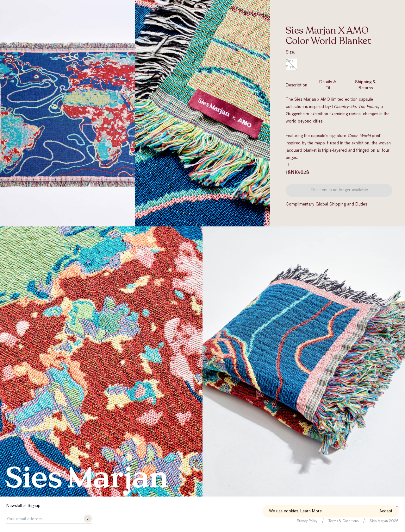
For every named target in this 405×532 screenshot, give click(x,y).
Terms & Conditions (343, 521)
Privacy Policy (307, 521)
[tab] (296, 85)
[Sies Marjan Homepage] (87, 480)
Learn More (311, 511)
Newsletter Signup (23, 506)
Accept (385, 511)
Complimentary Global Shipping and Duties (326, 204)
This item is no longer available (339, 190)
